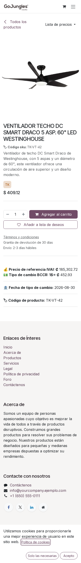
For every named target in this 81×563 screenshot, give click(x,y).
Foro (7, 379)
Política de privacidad (21, 374)
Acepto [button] (68, 556)
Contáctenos (14, 384)
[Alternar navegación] (73, 6)
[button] (60, 24)
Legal (7, 368)
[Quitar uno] (7, 214)
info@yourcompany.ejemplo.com (38, 490)
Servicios (11, 363)
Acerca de (12, 352)
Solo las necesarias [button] (42, 556)
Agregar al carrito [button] (56, 214)
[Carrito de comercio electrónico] (64, 6)
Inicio (7, 347)
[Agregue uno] (23, 214)
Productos (12, 358)
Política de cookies (35, 542)
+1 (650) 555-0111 (25, 496)
